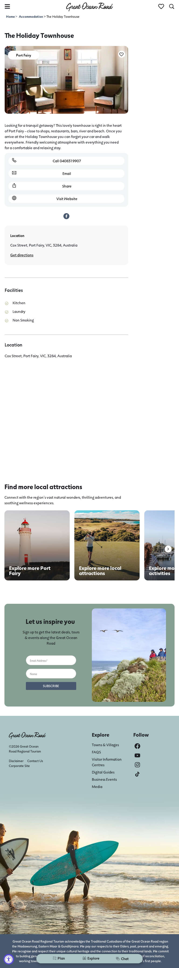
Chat (125, 958)
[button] (168, 549)
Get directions (21, 255)
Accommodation (31, 16)
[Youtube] (137, 755)
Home (10, 16)
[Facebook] (137, 746)
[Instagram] (137, 765)
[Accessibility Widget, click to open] (8, 959)
